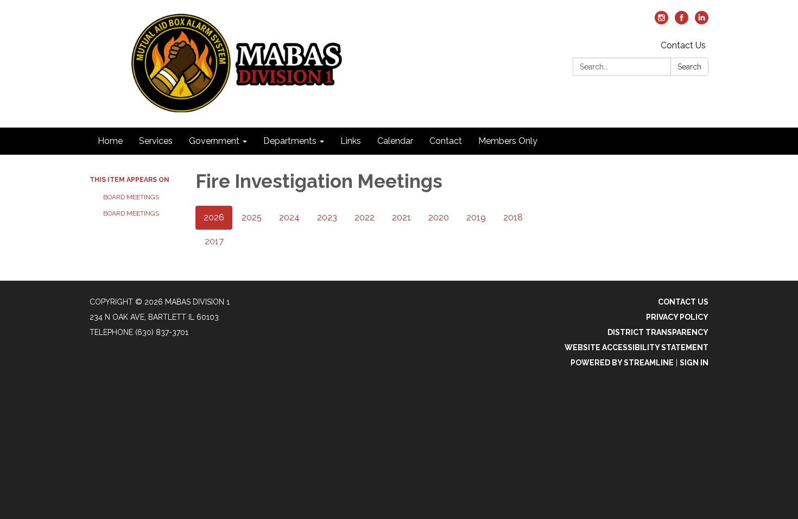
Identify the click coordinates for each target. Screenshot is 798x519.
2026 (214, 217)
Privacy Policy (677, 317)
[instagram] (661, 21)
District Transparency (657, 332)
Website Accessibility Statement (636, 347)
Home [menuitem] (110, 141)
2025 (252, 217)
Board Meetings (131, 197)
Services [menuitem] (156, 141)
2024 (289, 217)
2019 (476, 217)
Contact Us (683, 45)
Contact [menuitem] (445, 141)
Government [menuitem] (214, 141)
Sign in (694, 362)
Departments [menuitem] (289, 141)
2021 (401, 217)
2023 (327, 217)
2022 (364, 217)
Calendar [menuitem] (395, 141)
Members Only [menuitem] (507, 141)
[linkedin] (701, 21)
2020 (438, 217)
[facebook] (681, 21)
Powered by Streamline (622, 362)
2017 (214, 241)
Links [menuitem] (350, 141)
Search (689, 66)
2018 (513, 217)
